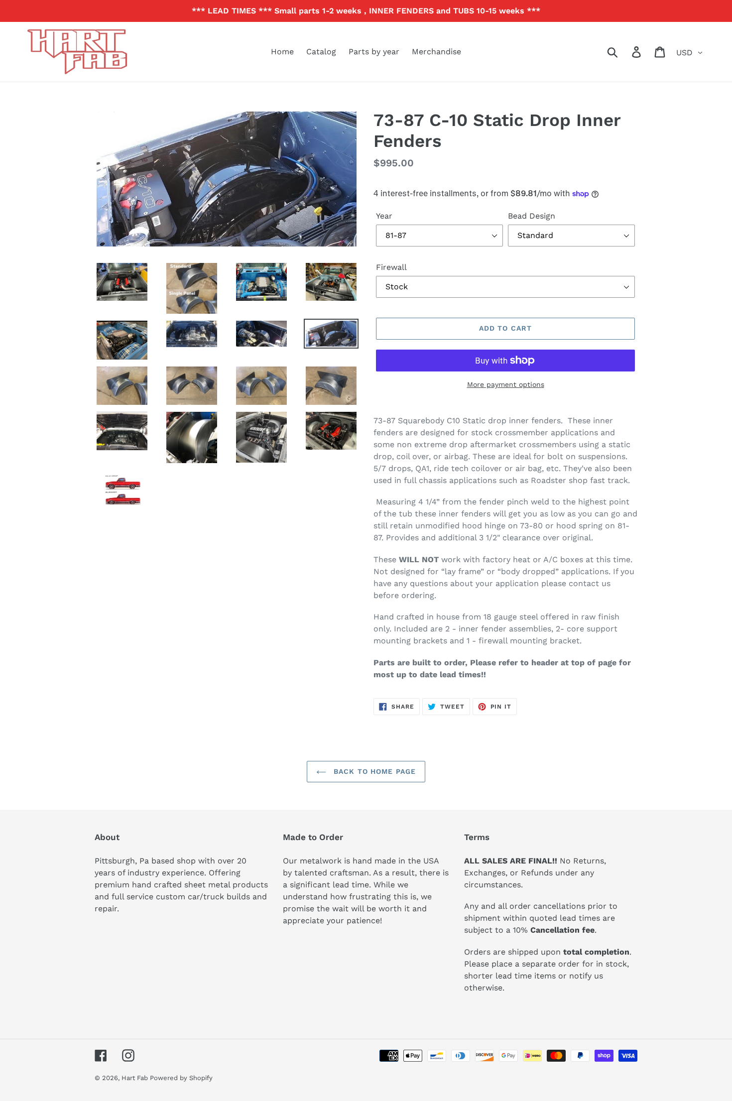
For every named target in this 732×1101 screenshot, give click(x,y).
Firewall (391, 267)
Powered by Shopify (181, 1078)
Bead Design (531, 216)
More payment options (505, 384)
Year (384, 216)
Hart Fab (136, 1078)
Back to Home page (373, 771)
